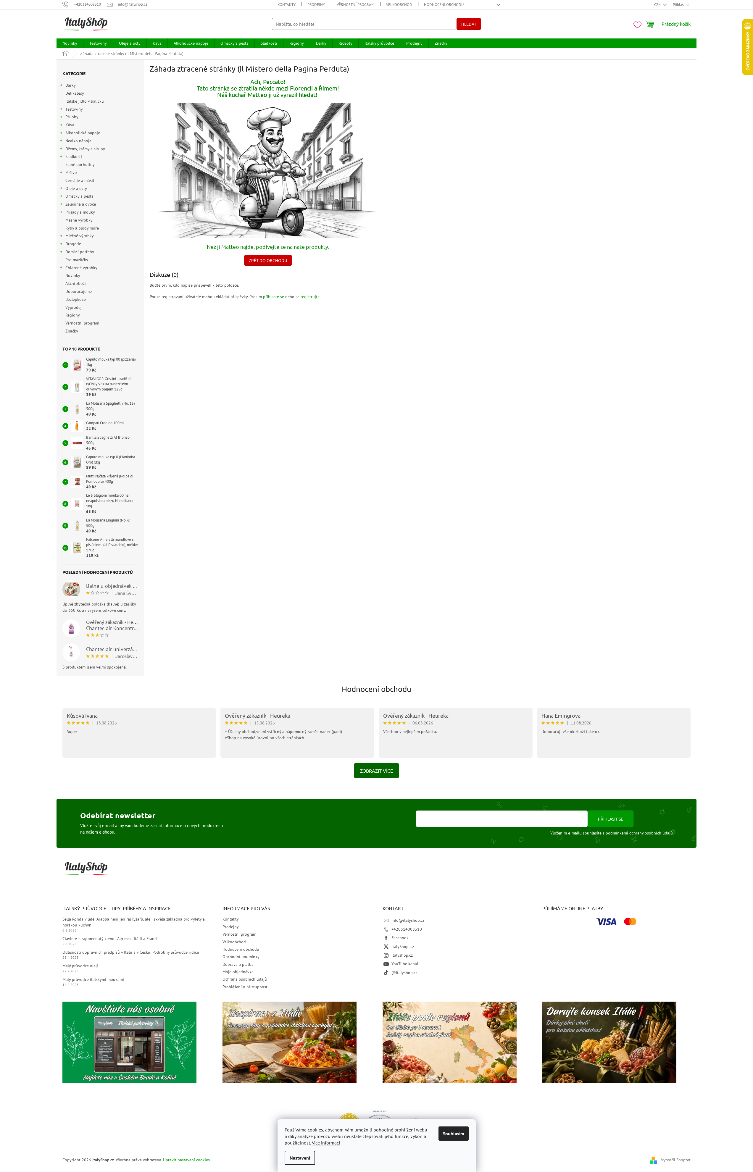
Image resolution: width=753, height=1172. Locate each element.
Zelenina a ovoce (80, 204)
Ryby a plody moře (82, 228)
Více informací (326, 1143)
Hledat (468, 24)
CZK (658, 4)
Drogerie (73, 243)
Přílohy (71, 117)
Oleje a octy (76, 188)
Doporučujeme (78, 291)
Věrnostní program (355, 4)
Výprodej (73, 307)
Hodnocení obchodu (444, 4)
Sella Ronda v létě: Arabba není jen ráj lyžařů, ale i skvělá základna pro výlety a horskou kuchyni (133, 921)
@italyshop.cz (404, 972)
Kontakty (287, 4)
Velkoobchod (399, 4)
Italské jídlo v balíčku (84, 101)
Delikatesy (74, 93)
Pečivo (71, 172)
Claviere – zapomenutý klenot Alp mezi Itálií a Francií (110, 938)
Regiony (72, 315)
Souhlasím (453, 1134)
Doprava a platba (238, 964)
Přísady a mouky (80, 212)
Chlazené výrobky (81, 267)
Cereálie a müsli (79, 180)
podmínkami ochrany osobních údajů (639, 833)
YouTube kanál (404, 963)
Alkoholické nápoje (82, 132)
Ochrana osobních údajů (244, 979)
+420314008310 (406, 929)
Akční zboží (75, 283)
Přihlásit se (610, 818)
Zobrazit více (376, 771)
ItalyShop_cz (402, 946)
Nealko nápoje (78, 140)
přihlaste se (273, 296)
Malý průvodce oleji (80, 965)
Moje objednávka (238, 971)
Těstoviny (74, 109)
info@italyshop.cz (407, 920)
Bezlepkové (75, 299)
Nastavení (300, 1158)
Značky (71, 331)
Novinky (72, 275)
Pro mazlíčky (76, 259)
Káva (69, 124)
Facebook (400, 937)
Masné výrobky (78, 220)
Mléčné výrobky (79, 235)
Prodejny (316, 4)
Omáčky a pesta (79, 196)
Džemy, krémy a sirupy (85, 148)
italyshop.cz (402, 955)
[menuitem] (70, 43)
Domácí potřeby (79, 251)
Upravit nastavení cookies (186, 1160)
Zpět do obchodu (268, 260)
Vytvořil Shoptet (676, 1159)
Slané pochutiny (79, 164)
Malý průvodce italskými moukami (93, 979)
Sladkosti (73, 156)
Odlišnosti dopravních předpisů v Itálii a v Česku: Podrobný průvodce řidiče (130, 952)
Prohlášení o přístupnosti (245, 986)
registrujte (310, 296)
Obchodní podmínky (240, 956)
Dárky (70, 85)
